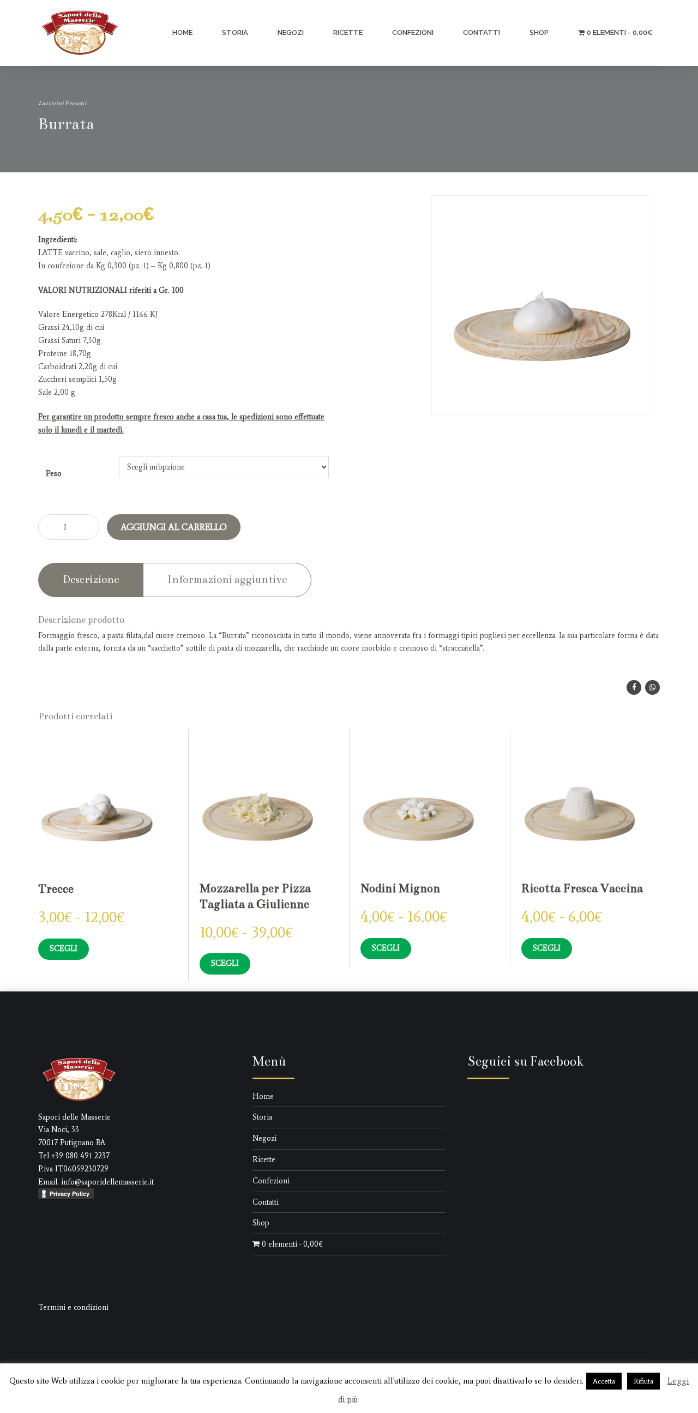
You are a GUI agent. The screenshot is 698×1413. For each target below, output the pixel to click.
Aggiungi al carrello (174, 527)
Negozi (291, 32)
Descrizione (91, 579)
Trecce (56, 889)
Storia (235, 32)
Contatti (481, 32)
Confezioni (413, 32)
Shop (539, 32)
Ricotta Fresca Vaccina (582, 888)
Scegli (63, 948)
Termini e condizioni (73, 1307)
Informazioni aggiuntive (227, 579)
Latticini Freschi (62, 103)
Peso (54, 473)
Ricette (348, 32)
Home (182, 32)
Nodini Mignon (400, 888)
